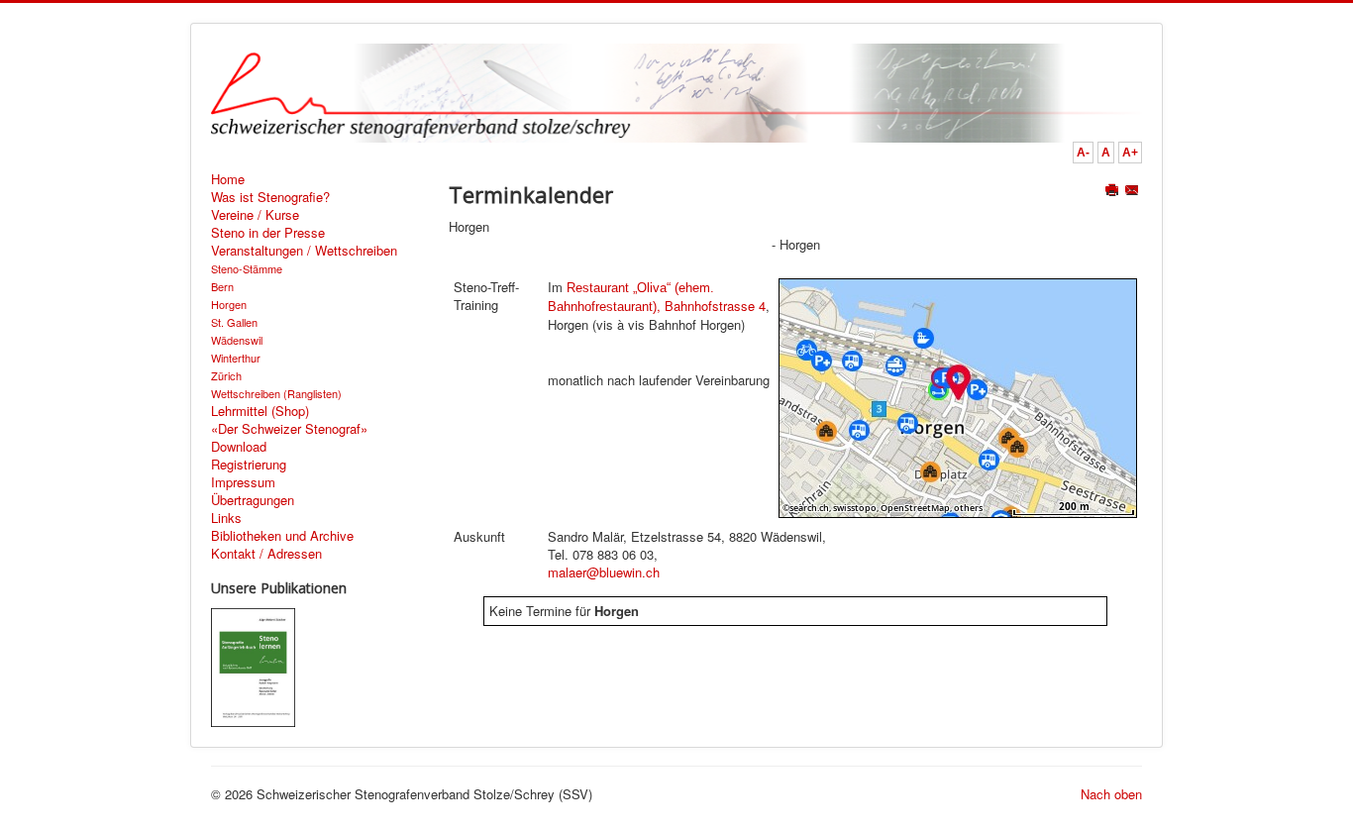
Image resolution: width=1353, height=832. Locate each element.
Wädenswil (236, 340)
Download (238, 447)
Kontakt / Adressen (266, 554)
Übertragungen (252, 500)
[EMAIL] (1133, 191)
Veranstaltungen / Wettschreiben (304, 251)
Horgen (229, 304)
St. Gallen (234, 322)
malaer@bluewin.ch (604, 572)
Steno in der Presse (268, 233)
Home (228, 179)
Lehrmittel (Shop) (260, 411)
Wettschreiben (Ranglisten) (276, 393)
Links (226, 518)
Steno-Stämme (246, 268)
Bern (222, 286)
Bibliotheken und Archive (282, 536)
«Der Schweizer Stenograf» (289, 429)
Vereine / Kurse (255, 215)
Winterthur (235, 357)
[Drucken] (1113, 191)
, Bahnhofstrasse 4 (657, 297)
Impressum (243, 482)
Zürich (226, 375)
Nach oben (1111, 793)
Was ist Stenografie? (270, 197)
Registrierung (248, 464)
